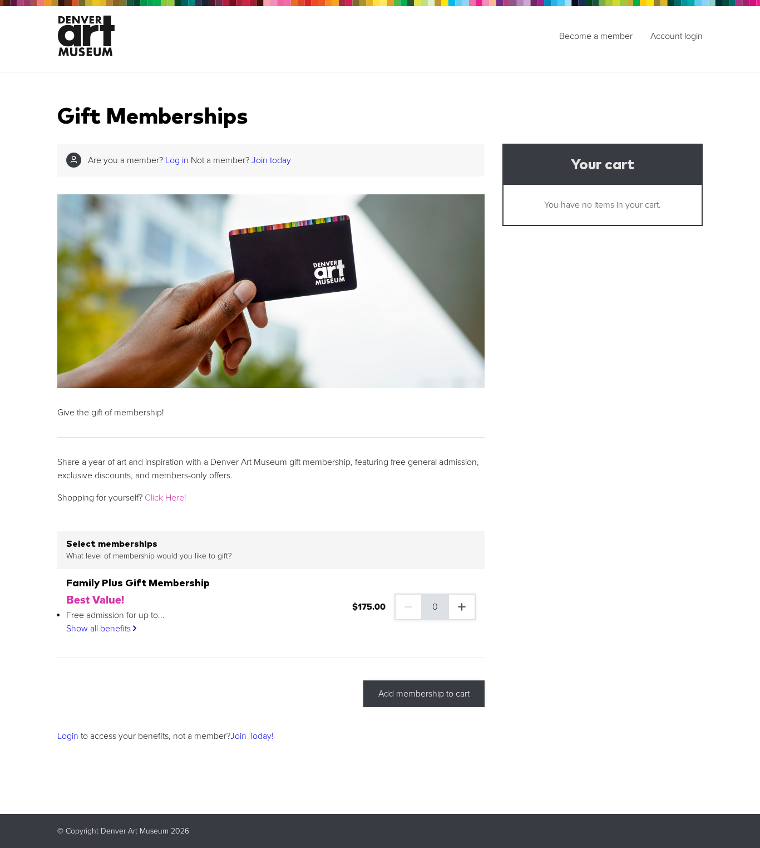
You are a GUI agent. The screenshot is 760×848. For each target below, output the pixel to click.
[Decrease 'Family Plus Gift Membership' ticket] (407, 607)
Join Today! (252, 736)
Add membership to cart (424, 693)
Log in (177, 160)
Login (67, 736)
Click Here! (165, 497)
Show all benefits (99, 628)
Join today (271, 160)
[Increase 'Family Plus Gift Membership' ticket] (462, 607)
